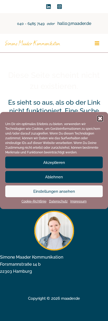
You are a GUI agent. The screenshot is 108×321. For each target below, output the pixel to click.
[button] (100, 118)
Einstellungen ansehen (54, 191)
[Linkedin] (48, 6)
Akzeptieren (54, 162)
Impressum (78, 201)
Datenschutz (58, 201)
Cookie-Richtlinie (33, 201)
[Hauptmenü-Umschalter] (97, 43)
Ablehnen (54, 176)
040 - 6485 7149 (31, 24)
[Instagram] (59, 6)
